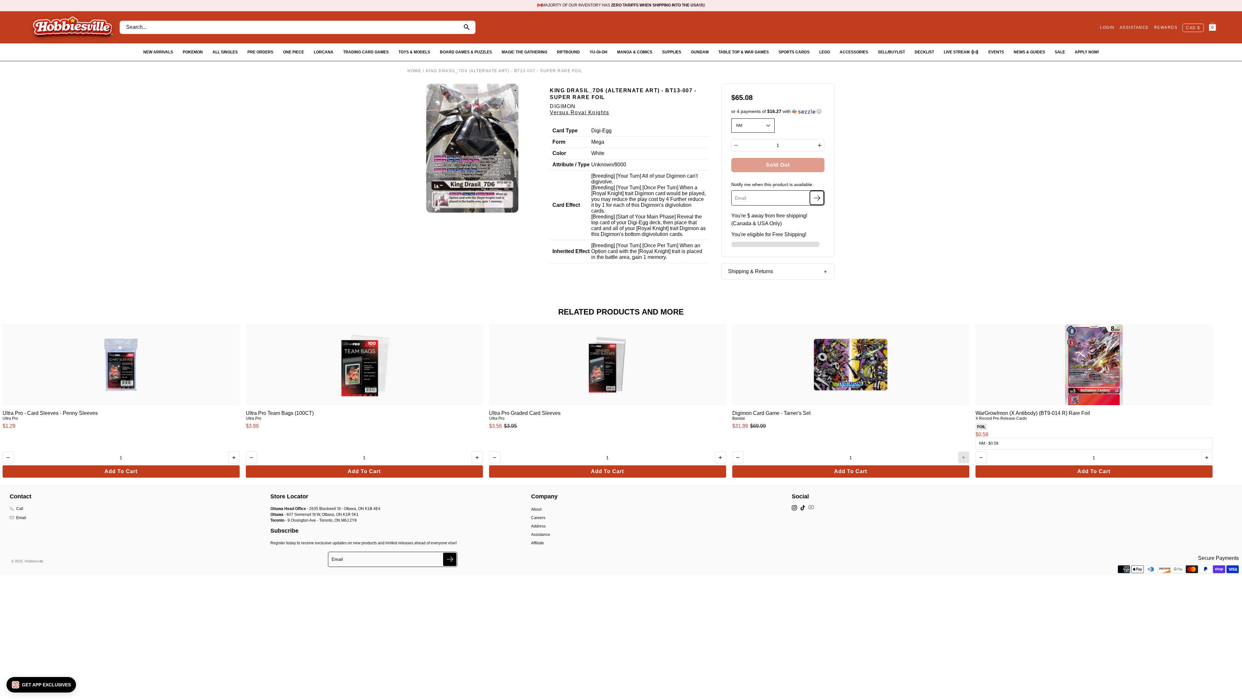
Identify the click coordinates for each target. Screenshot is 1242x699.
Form (558, 142)
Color (559, 153)
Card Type (565, 130)
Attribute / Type (571, 164)
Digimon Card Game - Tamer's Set (771, 413)
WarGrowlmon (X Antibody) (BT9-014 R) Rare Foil (1032, 413)
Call (19, 508)
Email (21, 518)
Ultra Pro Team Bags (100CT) (280, 413)
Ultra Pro (10, 418)
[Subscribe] (817, 198)
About (536, 509)
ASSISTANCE (1134, 27)
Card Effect (566, 205)
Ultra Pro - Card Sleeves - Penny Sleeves (50, 413)
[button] (778, 111)
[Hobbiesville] (72, 27)
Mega (597, 142)
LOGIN (1107, 27)
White (598, 153)
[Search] (466, 27)
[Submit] (449, 559)
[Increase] (819, 145)
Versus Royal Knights (579, 112)
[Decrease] (736, 145)
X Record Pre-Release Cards (1001, 418)
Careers (538, 518)
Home (414, 71)
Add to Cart (120, 471)
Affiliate (537, 543)
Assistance (540, 534)
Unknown (602, 164)
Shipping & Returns (750, 271)
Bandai (738, 418)
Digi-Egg (601, 130)
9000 (620, 164)
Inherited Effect (571, 251)
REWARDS (1166, 27)
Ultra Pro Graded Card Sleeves (525, 413)
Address (538, 526)
